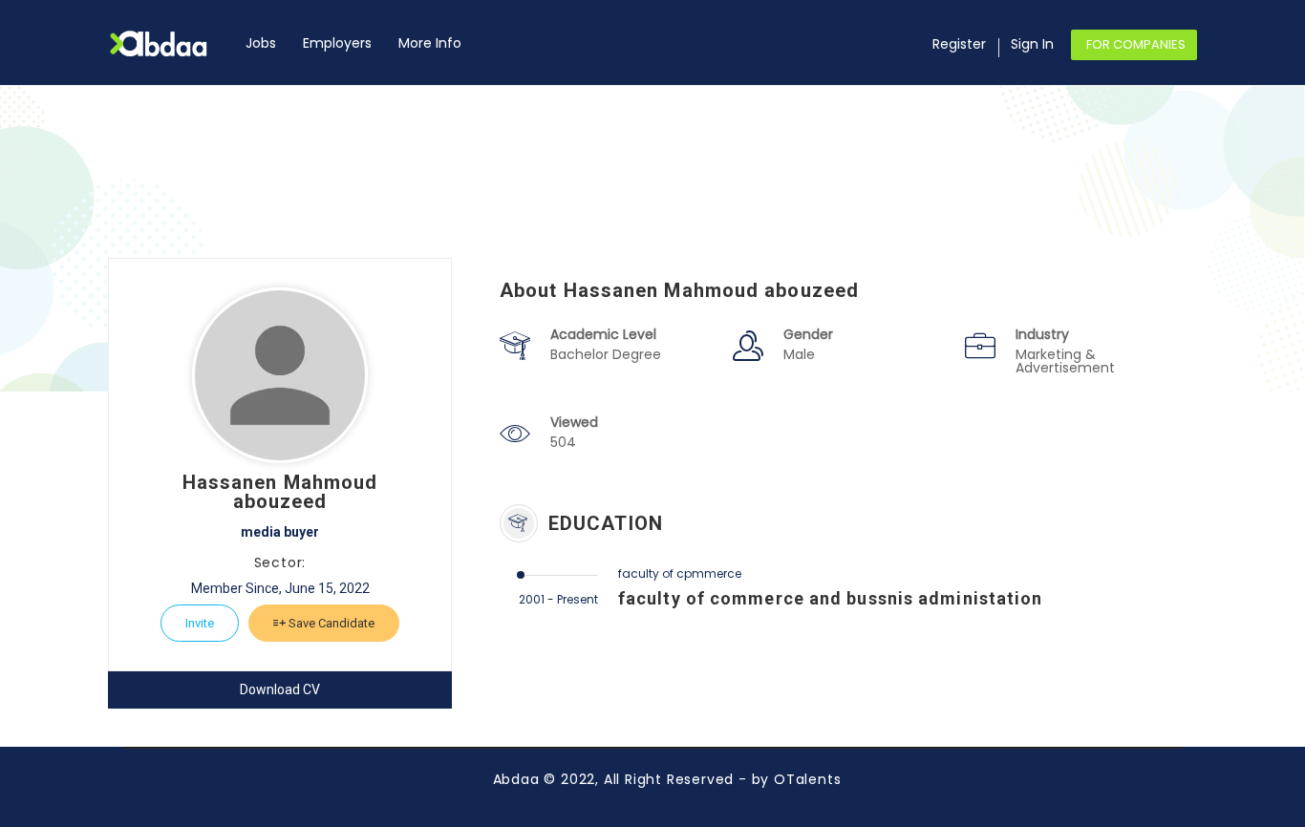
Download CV (280, 689)
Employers (337, 43)
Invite (199, 623)
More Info (429, 43)
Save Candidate (330, 623)
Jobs (261, 43)
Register (959, 43)
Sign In (1032, 43)
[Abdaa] (170, 43)
